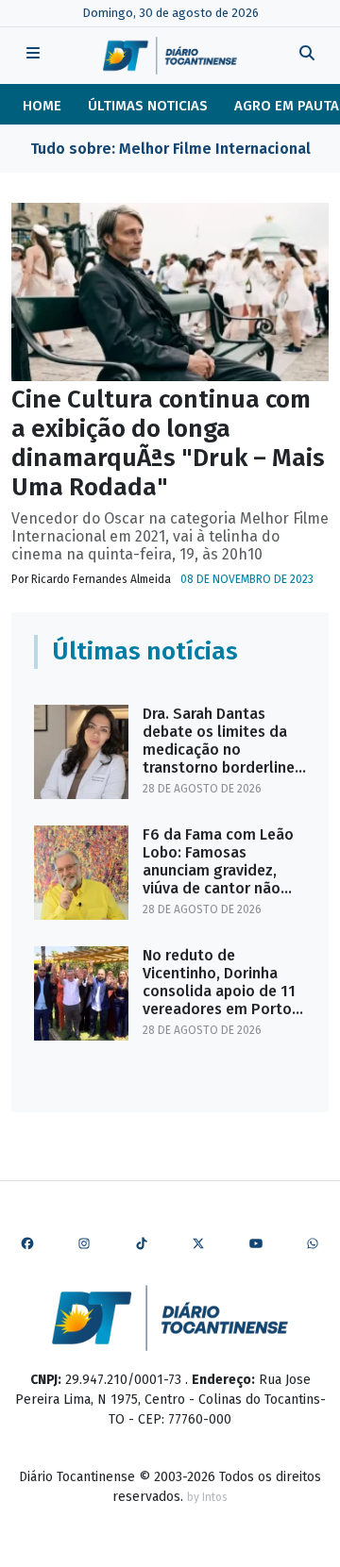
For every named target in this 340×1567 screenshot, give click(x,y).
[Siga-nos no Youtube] (256, 1244)
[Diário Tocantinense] (170, 55)
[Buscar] (307, 55)
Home (42, 105)
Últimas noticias (148, 105)
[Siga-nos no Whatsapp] (313, 1244)
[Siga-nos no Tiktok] (142, 1244)
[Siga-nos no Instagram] (84, 1244)
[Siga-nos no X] (198, 1244)
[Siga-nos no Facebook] (27, 1244)
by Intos (207, 1497)
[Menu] (33, 55)
